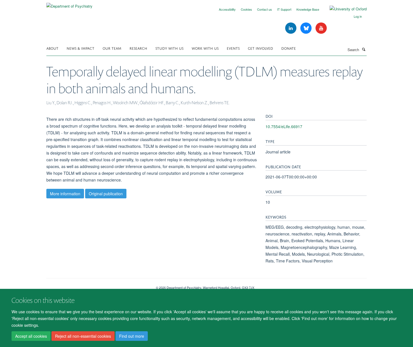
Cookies (246, 9)
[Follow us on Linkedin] (291, 28)
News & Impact (80, 48)
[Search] (363, 49)
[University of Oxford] (344, 9)
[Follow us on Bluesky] (306, 28)
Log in (358, 16)
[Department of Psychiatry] (69, 4)
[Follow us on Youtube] (321, 28)
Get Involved (260, 48)
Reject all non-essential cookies (83, 336)
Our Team (112, 48)
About (52, 48)
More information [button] (65, 193)
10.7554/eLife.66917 (284, 126)
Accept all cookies (31, 336)
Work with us (205, 48)
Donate (288, 48)
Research (138, 48)
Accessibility (227, 9)
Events (233, 48)
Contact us (264, 9)
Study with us (169, 48)
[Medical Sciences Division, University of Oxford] (97, 285)
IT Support (284, 9)
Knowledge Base (307, 9)
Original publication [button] (106, 193)
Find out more (131, 336)
